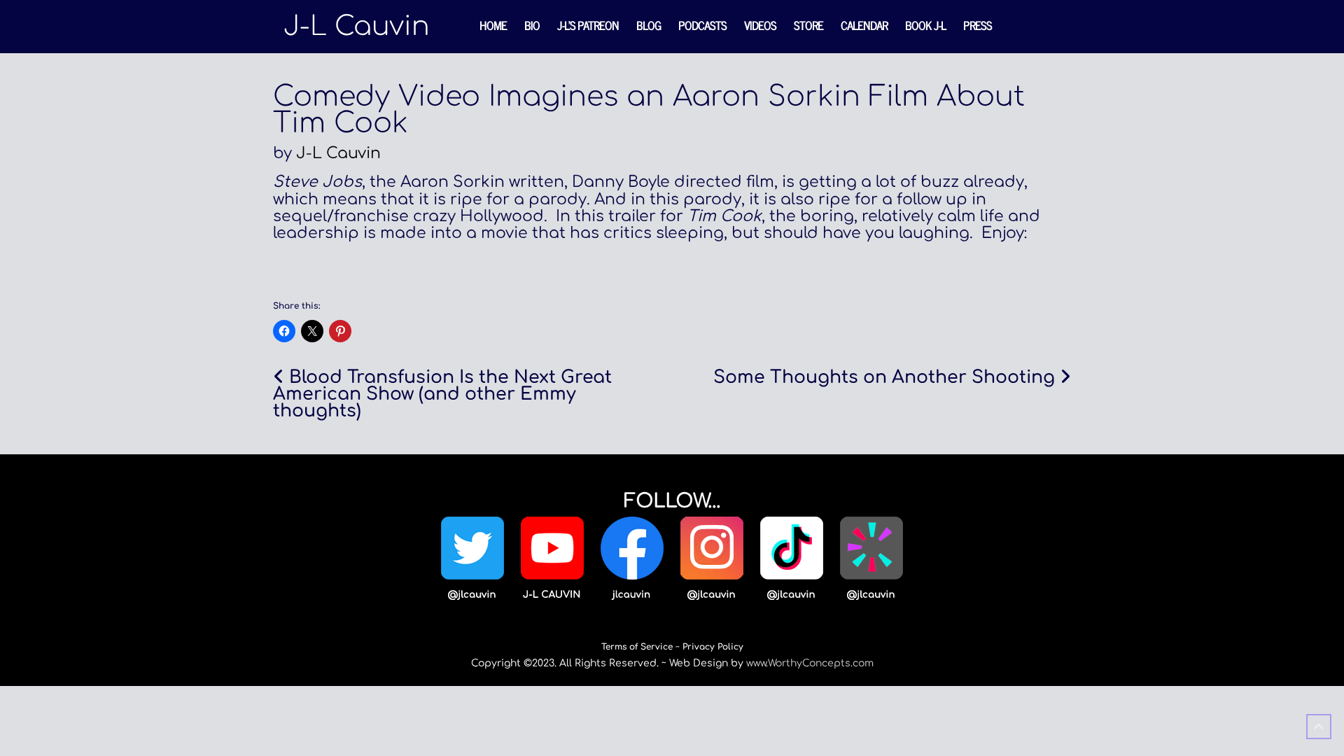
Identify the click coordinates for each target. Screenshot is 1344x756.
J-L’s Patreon (588, 25)
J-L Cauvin (338, 153)
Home (493, 25)
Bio (532, 25)
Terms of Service (637, 647)
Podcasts (702, 25)
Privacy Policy (712, 647)
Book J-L (925, 25)
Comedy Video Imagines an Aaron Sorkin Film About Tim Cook (649, 110)
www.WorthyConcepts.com (810, 663)
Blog (648, 25)
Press (977, 25)
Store (808, 25)
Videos (760, 25)
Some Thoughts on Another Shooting (884, 377)
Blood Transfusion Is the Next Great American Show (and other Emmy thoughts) (442, 394)
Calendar (864, 25)
